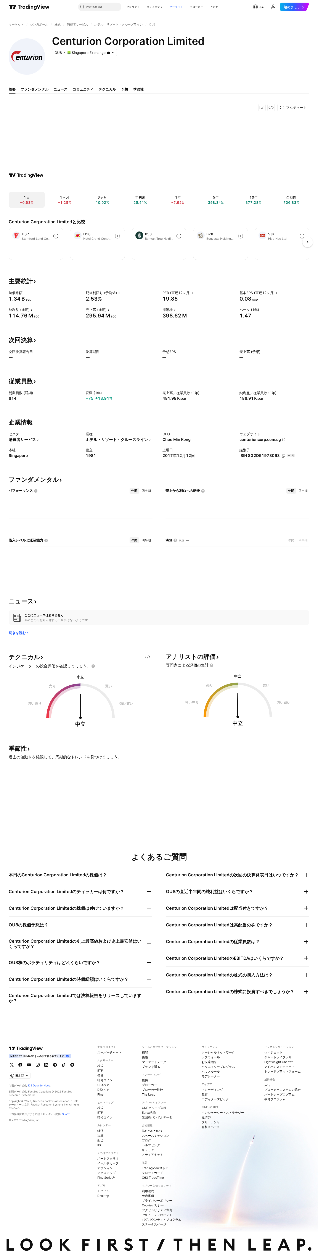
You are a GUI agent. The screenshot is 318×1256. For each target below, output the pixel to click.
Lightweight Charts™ (278, 1062)
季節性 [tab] (138, 89)
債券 (100, 1075)
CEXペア (103, 1085)
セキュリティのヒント (157, 1215)
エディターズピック (215, 1099)
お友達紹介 (209, 1062)
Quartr (65, 1114)
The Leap (148, 1094)
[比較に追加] (55, 236)
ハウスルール (211, 1071)
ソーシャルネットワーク (218, 1052)
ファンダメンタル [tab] (34, 89)
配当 (100, 1140)
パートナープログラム (279, 1094)
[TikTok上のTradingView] (64, 1065)
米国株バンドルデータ (157, 1117)
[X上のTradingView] (12, 1065)
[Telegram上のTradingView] (55, 1065)
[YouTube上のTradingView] (29, 1065)
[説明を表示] (25, 293)
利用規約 (148, 1191)
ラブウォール (211, 1057)
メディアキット (152, 1154)
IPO (100, 1145)
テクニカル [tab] (107, 89)
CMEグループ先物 (154, 1108)
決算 (100, 1135)
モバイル (103, 1191)
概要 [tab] (12, 89)
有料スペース (211, 1127)
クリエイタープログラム (218, 1066)
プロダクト (133, 6)
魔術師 (206, 1117)
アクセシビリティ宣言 (157, 1210)
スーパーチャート (109, 1052)
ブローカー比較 (152, 1089)
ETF (100, 1070)
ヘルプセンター (152, 1145)
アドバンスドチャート (279, 1066)
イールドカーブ (108, 1163)
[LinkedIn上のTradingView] (46, 1065)
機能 (145, 1052)
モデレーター (211, 1076)
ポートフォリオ (108, 1158)
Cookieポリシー (153, 1205)
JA (261, 7)
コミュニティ (155, 6)
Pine (100, 1094)
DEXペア (103, 1089)
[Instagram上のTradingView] (38, 1065)
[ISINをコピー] (283, 456)
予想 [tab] (124, 89)
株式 (100, 1066)
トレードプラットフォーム (282, 1071)
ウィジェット (273, 1052)
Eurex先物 (149, 1112)
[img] (108, 53)
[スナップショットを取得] (262, 107)
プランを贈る (151, 1066)
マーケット (176, 6)
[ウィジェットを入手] (271, 107)
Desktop (103, 1196)
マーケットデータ (154, 1062)
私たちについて (152, 1131)
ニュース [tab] (60, 89)
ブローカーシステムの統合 (282, 1089)
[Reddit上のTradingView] (72, 1065)
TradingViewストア (155, 1168)
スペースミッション (155, 1135)
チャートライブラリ (278, 1057)
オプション (104, 1168)
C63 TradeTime (153, 1177)
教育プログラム (275, 1099)
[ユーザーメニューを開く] (273, 7)
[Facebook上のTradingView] (20, 1065)
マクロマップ (106, 1173)
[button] (143, 7)
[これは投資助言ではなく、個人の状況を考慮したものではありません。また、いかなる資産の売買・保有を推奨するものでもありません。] (93, 666)
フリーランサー (212, 1122)
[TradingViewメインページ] (26, 1048)
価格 (145, 1057)
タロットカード (152, 1173)
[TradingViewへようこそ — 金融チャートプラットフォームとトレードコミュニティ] (26, 175)
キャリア (148, 1150)
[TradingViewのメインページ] (29, 7)
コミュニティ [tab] (83, 89)
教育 (205, 1094)
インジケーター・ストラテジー (223, 1112)
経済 (100, 1131)
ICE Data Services (39, 1085)
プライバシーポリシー (157, 1200)
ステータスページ (154, 1224)
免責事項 (148, 1196)
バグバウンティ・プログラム (161, 1219)
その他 (214, 6)
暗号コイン (104, 1080)
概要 (145, 1080)
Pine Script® (106, 1177)
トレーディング (212, 1089)
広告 (267, 1085)
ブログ (146, 1140)
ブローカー (196, 6)
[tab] (134, 491)
